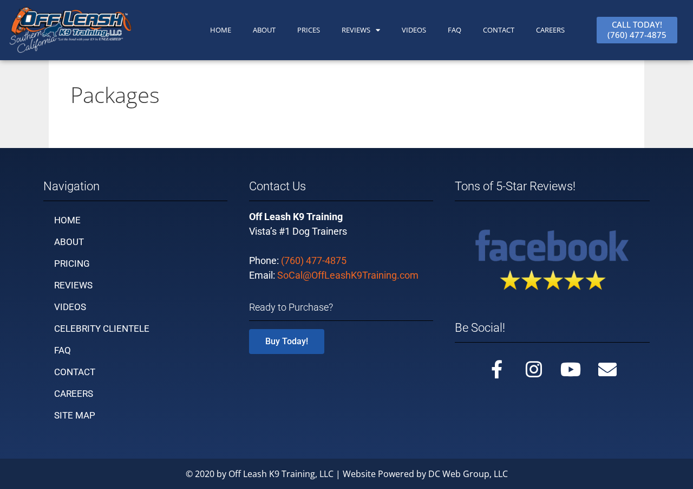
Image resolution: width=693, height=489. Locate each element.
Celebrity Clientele (101, 328)
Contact (74, 371)
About (69, 241)
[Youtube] (570, 369)
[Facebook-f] (497, 369)
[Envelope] (607, 369)
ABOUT (264, 30)
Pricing (72, 263)
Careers (550, 30)
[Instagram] (533, 369)
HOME (220, 30)
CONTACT (498, 30)
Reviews (356, 30)
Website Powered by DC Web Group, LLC (425, 474)
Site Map (74, 415)
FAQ (454, 30)
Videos (414, 30)
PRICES (308, 30)
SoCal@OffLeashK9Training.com (348, 275)
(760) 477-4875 (313, 260)
